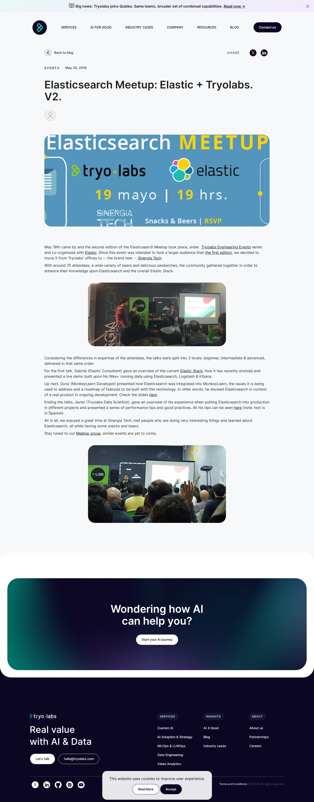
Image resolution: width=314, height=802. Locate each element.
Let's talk (42, 759)
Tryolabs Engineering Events (226, 247)
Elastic (91, 252)
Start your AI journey (157, 639)
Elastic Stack (191, 370)
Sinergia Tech (149, 258)
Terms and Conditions (233, 784)
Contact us (267, 27)
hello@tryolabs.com (79, 759)
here (153, 394)
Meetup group (88, 433)
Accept (171, 789)
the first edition (218, 252)
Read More (146, 789)
